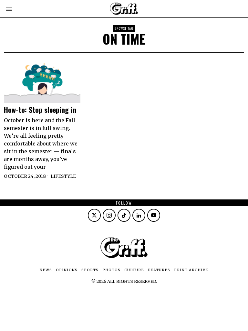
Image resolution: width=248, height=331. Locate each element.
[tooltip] (94, 215)
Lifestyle (63, 176)
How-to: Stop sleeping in (40, 109)
